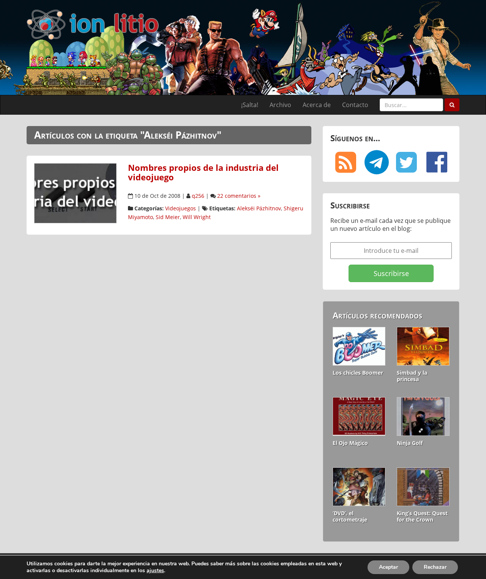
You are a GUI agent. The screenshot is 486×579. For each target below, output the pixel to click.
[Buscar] (452, 104)
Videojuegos (180, 208)
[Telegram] (376, 162)
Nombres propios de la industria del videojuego (203, 172)
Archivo (280, 105)
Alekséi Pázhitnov (259, 208)
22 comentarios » (238, 195)
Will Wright (197, 217)
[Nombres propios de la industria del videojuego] (75, 192)
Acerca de (317, 105)
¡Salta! (249, 105)
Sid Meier (168, 217)
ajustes (155, 570)
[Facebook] (436, 162)
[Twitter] (406, 162)
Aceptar (388, 567)
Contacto (355, 105)
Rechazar (435, 567)
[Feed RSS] (345, 162)
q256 (198, 195)
